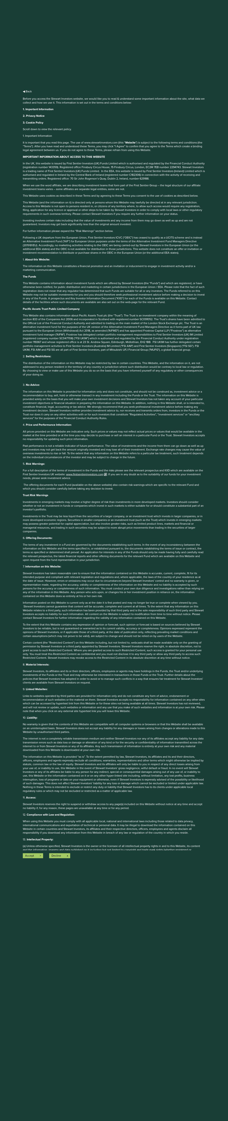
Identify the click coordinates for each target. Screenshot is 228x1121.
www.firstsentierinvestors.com (84, 474)
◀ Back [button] (27, 91)
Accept (29, 856)
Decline (56, 856)
